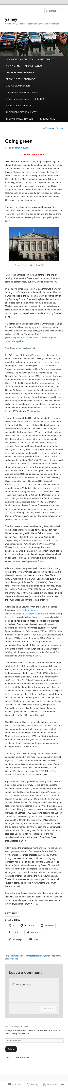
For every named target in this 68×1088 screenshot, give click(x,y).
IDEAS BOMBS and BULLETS (19, 59)
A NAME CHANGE (46, 59)
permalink (13, 958)
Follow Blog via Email (17, 1026)
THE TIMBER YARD (46, 118)
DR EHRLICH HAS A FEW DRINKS (22, 92)
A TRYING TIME (13, 65)
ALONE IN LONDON (34, 65)
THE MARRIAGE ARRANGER (19, 118)
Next (59, 128)
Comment (48, 1008)
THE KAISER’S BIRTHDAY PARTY (21, 112)
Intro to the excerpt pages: (17, 98)
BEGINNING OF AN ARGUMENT (20, 79)
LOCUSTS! (39, 98)
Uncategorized (34, 955)
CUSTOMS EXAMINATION (18, 85)
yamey (11, 19)
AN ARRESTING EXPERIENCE (20, 72)
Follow (11, 1049)
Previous (48, 128)
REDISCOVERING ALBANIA (18, 105)
